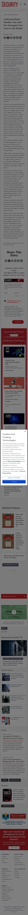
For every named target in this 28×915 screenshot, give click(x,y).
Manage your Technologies (14, 477)
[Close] (25, 431)
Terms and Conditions (14, 461)
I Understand (14, 481)
